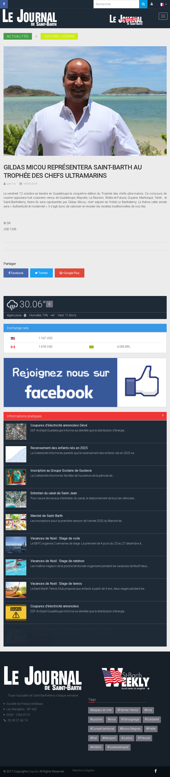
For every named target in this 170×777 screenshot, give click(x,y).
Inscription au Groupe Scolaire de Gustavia (61, 471)
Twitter (43, 273)
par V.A (11, 183)
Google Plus (71, 273)
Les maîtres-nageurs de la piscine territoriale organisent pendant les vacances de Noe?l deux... (89, 566)
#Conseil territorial (102, 729)
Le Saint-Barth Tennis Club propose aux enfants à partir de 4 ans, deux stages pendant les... (88, 588)
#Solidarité (152, 719)
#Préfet (150, 729)
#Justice (126, 738)
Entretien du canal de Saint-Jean (53, 493)
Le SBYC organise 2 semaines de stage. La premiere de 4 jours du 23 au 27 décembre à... (86, 543)
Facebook (16, 273)
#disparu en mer (101, 710)
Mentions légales (84, 770)
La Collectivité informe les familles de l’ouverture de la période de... (72, 475)
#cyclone (96, 719)
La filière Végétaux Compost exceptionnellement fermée (71, 629)
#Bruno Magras (130, 729)
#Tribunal (144, 738)
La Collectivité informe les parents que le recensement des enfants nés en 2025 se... (83, 453)
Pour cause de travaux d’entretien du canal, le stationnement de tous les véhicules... (83, 498)
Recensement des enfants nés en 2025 (59, 448)
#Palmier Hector (128, 710)
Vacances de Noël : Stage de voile (55, 538)
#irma (111, 719)
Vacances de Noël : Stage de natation (57, 561)
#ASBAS (96, 747)
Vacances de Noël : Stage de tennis (56, 584)
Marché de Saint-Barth (46, 516)
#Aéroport (109, 738)
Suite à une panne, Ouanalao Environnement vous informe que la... (73, 634)
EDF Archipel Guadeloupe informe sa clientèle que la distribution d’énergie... (78, 430)
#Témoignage (130, 719)
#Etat (93, 738)
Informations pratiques (24, 416)
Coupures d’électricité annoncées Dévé (58, 425)
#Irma (148, 710)
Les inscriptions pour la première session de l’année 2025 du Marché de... (76, 520)
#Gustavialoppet (118, 747)
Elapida (33, 771)
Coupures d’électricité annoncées (54, 606)
